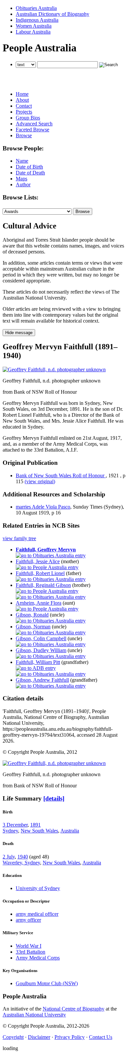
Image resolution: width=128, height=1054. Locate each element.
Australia (69, 830)
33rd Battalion (30, 952)
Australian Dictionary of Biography (52, 14)
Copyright (13, 1037)
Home (22, 94)
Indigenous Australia (37, 20)
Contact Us (100, 1037)
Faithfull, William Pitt (38, 662)
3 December (15, 825)
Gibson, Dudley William (41, 650)
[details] (53, 798)
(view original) (40, 481)
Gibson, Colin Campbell (41, 638)
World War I (28, 946)
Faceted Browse (32, 129)
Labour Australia (33, 32)
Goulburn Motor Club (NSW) (47, 983)
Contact (24, 106)
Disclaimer (39, 1037)
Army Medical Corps (38, 958)
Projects (24, 112)
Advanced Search (34, 123)
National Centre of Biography (73, 1009)
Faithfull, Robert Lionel (40, 573)
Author (23, 184)
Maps (21, 178)
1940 (22, 856)
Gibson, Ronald (32, 615)
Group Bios (28, 117)
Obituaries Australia (36, 8)
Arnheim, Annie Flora (38, 603)
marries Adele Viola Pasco (43, 507)
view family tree (19, 538)
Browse (24, 135)
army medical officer (37, 914)
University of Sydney (38, 888)
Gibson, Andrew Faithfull (42, 680)
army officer (28, 920)
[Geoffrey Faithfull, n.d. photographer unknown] (54, 369)
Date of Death (30, 172)
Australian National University (34, 1014)
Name (22, 161)
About (22, 100)
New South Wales (39, 830)
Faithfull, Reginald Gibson (43, 585)
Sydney (10, 830)
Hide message (18, 332)
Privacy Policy (69, 1037)
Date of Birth (29, 167)
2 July (9, 856)
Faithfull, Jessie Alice (38, 561)
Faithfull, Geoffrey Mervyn (46, 549)
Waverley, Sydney (21, 862)
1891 (35, 825)
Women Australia (34, 26)
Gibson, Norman (33, 626)
